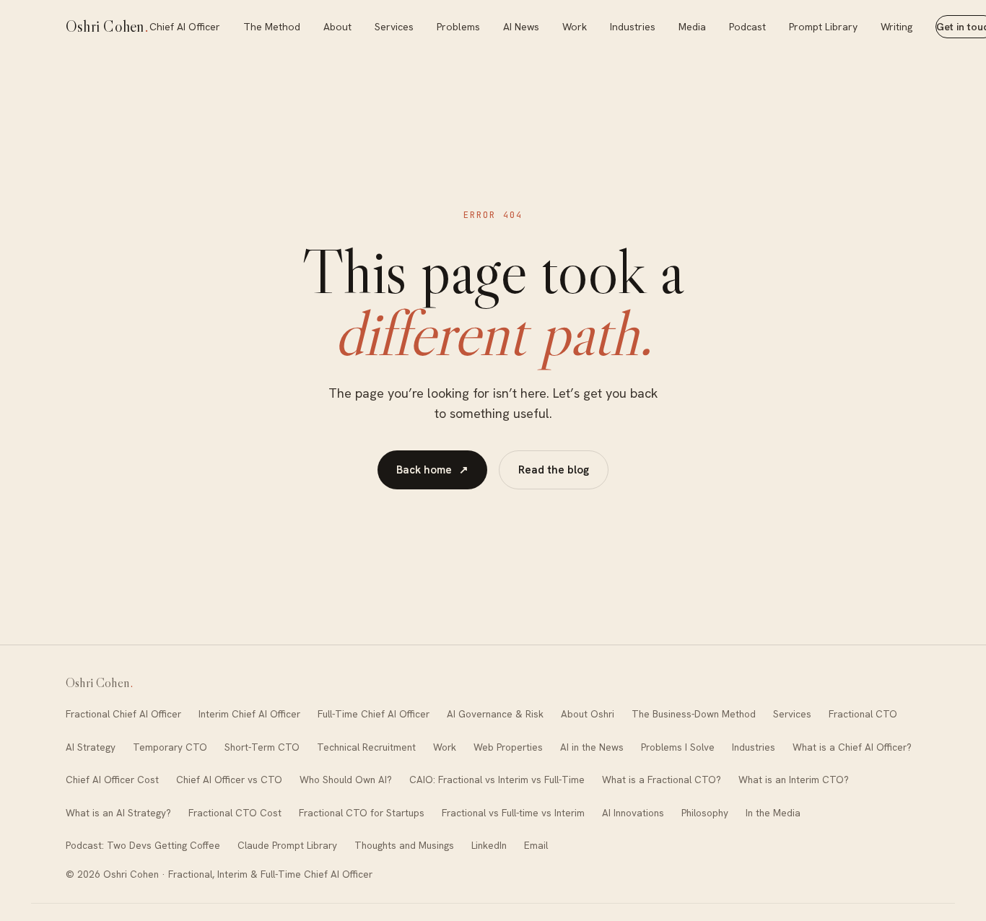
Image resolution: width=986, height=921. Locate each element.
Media (692, 26)
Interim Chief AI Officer (249, 713)
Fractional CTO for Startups (361, 812)
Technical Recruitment (366, 747)
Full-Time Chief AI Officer (373, 713)
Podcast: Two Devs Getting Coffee (143, 845)
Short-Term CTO (262, 747)
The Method (271, 26)
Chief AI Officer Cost (112, 779)
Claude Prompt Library (287, 845)
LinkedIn (489, 845)
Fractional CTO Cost (235, 812)
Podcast (747, 26)
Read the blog (553, 470)
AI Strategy (90, 747)
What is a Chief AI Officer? (852, 747)
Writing (896, 26)
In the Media (773, 812)
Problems (458, 26)
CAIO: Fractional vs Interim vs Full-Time (497, 779)
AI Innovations (633, 812)
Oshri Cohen (107, 26)
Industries (632, 26)
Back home (432, 470)
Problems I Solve (678, 747)
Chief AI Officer (184, 26)
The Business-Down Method (694, 713)
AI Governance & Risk (495, 713)
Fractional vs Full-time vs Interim (513, 812)
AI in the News (592, 747)
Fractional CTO (863, 713)
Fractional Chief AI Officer (123, 713)
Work (574, 26)
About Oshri (587, 713)
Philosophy (704, 812)
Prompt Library (823, 26)
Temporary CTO (170, 747)
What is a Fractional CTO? (661, 779)
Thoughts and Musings (404, 845)
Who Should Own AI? (346, 779)
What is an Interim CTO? (793, 779)
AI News (521, 26)
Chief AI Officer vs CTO (229, 779)
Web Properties (508, 747)
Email (536, 845)
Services (394, 26)
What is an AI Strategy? (118, 812)
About (337, 26)
